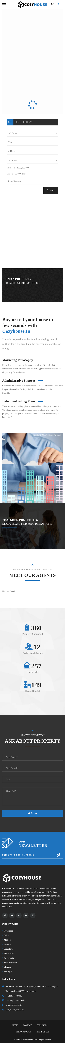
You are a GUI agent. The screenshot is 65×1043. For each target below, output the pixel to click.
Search (54, 199)
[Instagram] (33, 1026)
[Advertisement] (32, 243)
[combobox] (32, 160)
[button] (21, 706)
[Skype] (26, 1026)
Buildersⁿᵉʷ (25, 122)
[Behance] (19, 1026)
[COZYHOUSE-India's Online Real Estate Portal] (32, 4)
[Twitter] (12, 1026)
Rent (15, 122)
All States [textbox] (10, 160)
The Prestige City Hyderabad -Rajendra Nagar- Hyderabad (32, 632)
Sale (8, 122)
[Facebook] (5, 1026)
